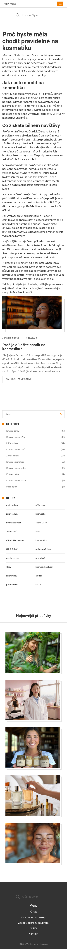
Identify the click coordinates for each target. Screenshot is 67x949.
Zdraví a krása (12, 455)
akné (38, 531)
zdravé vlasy (12, 513)
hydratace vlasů (14, 522)
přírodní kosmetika (15, 540)
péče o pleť (41, 505)
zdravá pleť (11, 531)
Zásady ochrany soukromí (33, 922)
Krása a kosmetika (15, 461)
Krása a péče (12, 474)
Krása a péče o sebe (16, 468)
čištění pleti (11, 549)
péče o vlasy (12, 505)
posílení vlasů (12, 584)
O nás (33, 911)
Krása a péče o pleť (15, 449)
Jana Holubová (10, 337)
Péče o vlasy (12, 443)
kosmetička (41, 540)
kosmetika (40, 513)
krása (38, 584)
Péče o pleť (11, 486)
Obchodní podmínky (33, 917)
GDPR (33, 928)
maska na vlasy (13, 558)
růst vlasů (40, 558)
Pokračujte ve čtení (18, 379)
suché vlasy (41, 522)
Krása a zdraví (12, 430)
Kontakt (33, 933)
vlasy (8, 566)
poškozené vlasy (43, 549)
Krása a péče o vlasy (16, 480)
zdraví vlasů (11, 575)
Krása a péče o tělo (15, 437)
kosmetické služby (44, 566)
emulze (39, 575)
